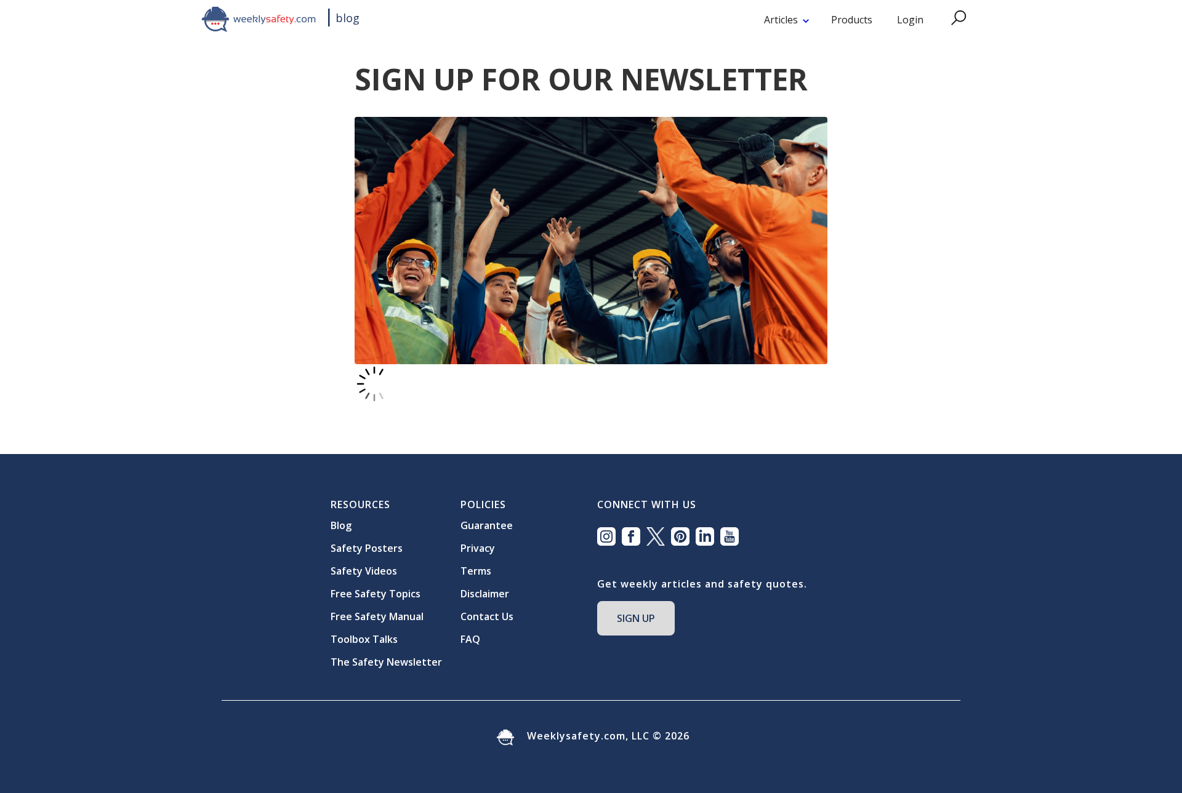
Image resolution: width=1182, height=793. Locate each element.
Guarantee (486, 525)
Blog (341, 525)
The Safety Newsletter (386, 662)
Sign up (636, 618)
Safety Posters (367, 548)
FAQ (470, 639)
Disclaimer (484, 593)
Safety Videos (364, 571)
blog (348, 17)
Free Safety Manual (377, 616)
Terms (475, 571)
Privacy (477, 548)
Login (910, 19)
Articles (781, 19)
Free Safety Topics (375, 593)
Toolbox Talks (364, 639)
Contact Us (486, 616)
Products (851, 19)
